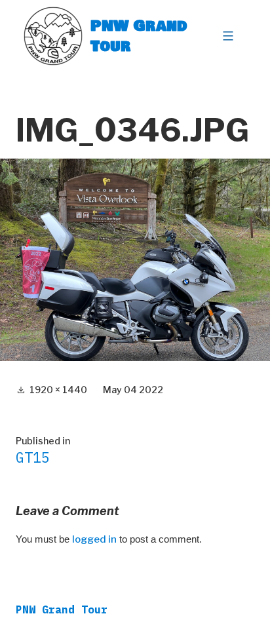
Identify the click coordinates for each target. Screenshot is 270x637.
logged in (94, 539)
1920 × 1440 (58, 389)
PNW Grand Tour (138, 35)
